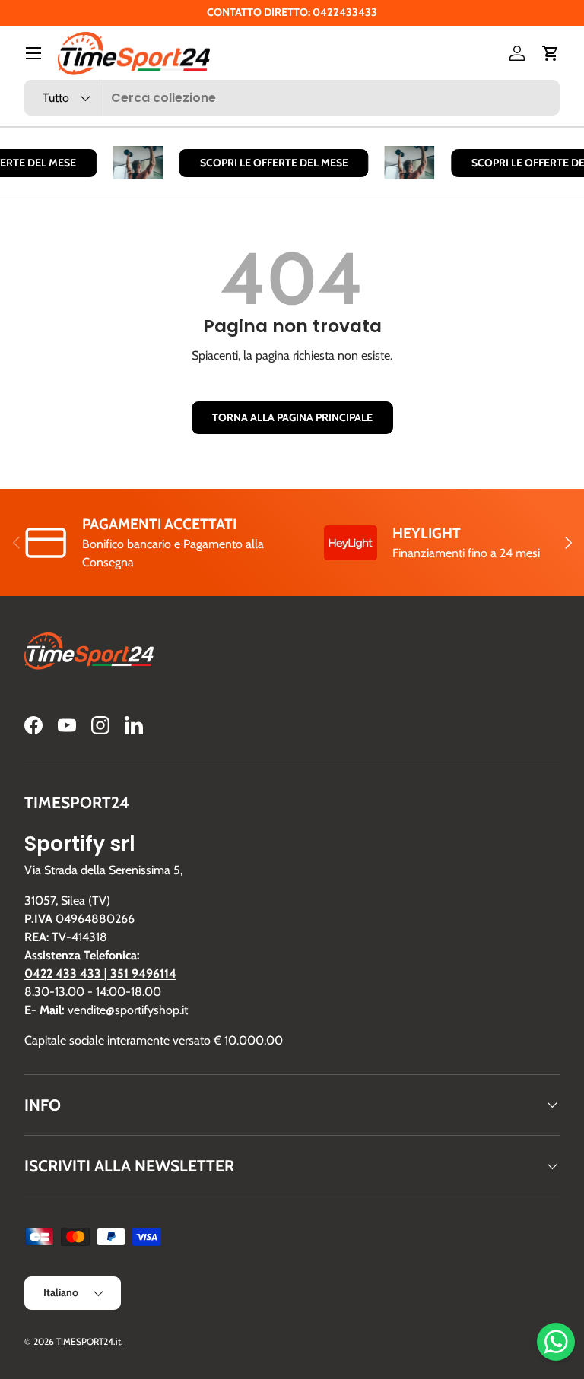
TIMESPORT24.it (88, 1341)
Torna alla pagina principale (292, 417)
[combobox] (292, 98)
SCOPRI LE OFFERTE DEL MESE (269, 163)
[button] (550, 53)
